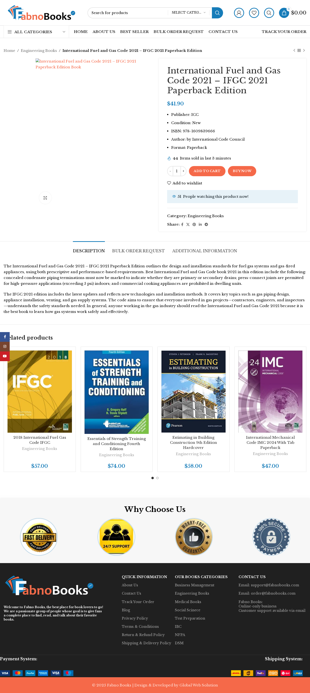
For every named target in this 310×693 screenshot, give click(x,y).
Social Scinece (187, 610)
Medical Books (188, 602)
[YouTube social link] (5, 356)
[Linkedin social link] (200, 224)
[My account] (239, 13)
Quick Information (144, 577)
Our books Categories (201, 577)
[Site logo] (42, 12)
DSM (179, 643)
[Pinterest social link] (194, 224)
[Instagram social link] (5, 346)
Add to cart (207, 171)
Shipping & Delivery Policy (146, 643)
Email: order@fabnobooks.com (267, 593)
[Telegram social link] (206, 224)
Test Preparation (190, 618)
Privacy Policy (135, 618)
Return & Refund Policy (143, 635)
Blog (126, 610)
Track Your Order (138, 602)
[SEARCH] (217, 12)
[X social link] (188, 224)
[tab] (89, 248)
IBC (178, 626)
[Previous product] (294, 50)
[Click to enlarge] (45, 198)
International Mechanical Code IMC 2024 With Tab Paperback (270, 442)
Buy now (242, 171)
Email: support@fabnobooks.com (269, 585)
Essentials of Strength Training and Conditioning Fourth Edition (116, 443)
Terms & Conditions (140, 626)
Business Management (194, 585)
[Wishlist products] (254, 13)
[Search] (269, 13)
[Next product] (304, 50)
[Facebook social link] (182, 224)
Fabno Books (34, 607)
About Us (130, 585)
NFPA (180, 635)
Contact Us (131, 593)
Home (9, 50)
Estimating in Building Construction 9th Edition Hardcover (193, 442)
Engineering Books (39, 50)
